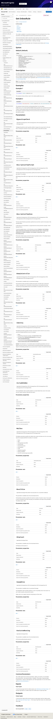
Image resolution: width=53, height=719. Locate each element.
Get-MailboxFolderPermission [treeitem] (8, 152)
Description (19, 27)
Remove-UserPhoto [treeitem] (7, 264)
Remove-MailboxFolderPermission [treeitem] (8, 244)
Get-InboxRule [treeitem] (6, 130)
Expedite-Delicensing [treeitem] (7, 94)
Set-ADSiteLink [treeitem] (5, 374)
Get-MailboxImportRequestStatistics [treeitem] (8, 162)
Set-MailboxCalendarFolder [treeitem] (8, 306)
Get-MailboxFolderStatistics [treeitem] (8, 155)
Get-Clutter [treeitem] (6, 120)
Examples (18, 28)
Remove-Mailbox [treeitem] (6, 238)
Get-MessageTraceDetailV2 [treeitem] (7, 48)
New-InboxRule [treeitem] (6, 212)
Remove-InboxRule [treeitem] (7, 236)
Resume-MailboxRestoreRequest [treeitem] (8, 277)
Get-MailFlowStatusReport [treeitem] (7, 46)
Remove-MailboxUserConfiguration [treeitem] (8, 257)
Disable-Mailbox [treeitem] (6, 77)
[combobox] (7, 16)
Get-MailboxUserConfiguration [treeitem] (8, 185)
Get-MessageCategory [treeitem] (7, 187)
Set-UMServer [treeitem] (5, 376)
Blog (15, 716)
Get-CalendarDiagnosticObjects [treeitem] (8, 113)
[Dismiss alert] (51, 2)
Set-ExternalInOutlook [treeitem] (7, 293)
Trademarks (45, 716)
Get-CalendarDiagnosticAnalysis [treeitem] (8, 106)
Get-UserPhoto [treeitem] (6, 202)
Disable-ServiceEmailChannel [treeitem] (7, 80)
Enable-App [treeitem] (6, 84)
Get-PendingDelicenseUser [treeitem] (8, 190)
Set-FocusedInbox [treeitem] (7, 295)
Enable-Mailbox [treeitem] (6, 87)
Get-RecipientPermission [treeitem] (8, 194)
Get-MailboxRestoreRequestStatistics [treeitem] (8, 175)
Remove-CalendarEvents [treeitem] (8, 234)
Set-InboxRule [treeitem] (6, 297)
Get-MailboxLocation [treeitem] (7, 165)
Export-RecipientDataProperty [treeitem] (8, 100)
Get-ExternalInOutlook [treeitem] (7, 126)
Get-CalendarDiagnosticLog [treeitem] (8, 110)
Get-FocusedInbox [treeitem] (7, 128)
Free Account (48, 11)
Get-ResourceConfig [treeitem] (7, 198)
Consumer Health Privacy (31, 716)
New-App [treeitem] (5, 210)
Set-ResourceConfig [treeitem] (7, 327)
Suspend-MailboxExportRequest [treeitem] (8, 334)
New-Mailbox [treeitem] (6, 214)
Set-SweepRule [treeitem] (6, 329)
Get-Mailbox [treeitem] (6, 132)
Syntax (18, 25)
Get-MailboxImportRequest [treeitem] (8, 158)
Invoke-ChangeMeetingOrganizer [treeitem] (8, 208)
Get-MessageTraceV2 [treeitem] (6, 50)
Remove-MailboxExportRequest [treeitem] (8, 241)
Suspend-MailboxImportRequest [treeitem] (8, 337)
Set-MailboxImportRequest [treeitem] (8, 314)
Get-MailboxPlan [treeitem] (6, 168)
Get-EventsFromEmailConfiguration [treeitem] (8, 123)
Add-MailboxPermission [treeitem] (8, 67)
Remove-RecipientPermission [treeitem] (7, 260)
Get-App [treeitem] (5, 102)
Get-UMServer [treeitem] (5, 53)
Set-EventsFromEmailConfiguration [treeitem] (8, 290)
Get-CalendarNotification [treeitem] (8, 116)
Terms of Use (40, 716)
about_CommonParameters (22, 681)
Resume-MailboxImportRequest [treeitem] (8, 274)
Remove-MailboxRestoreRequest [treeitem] (8, 254)
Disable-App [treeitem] (6, 73)
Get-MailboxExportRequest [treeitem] (8, 142)
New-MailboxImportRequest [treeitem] (8, 222)
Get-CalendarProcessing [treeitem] (8, 118)
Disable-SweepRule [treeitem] (7, 82)
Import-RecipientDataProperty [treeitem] (8, 205)
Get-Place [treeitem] (5, 192)
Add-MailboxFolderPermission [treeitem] (8, 65)
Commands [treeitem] (5, 22)
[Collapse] (13, 14)
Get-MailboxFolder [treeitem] (7, 149)
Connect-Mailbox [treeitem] (7, 71)
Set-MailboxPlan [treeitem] (6, 316)
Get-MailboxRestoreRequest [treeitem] (8, 171)
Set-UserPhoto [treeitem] (6, 331)
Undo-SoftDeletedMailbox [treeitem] (8, 344)
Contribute (19, 716)
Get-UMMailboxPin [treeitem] (6, 52)
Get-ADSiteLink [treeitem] (5, 44)
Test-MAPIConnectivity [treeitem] (7, 342)
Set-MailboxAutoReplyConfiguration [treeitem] (8, 302)
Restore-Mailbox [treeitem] (6, 266)
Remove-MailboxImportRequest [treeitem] (8, 247)
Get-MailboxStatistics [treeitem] (7, 182)
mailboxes (29, 15)
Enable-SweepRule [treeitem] (7, 92)
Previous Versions (10, 716)
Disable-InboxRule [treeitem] (7, 75)
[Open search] (48, 9)
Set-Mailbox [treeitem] (6, 298)
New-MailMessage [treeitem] (7, 227)
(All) (16, 147)
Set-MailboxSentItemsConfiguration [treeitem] (8, 323)
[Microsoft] (2, 9)
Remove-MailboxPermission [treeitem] (7, 250)
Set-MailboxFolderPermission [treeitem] (8, 311)
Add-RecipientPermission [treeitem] (8, 69)
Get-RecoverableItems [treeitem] (7, 196)
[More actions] (50, 15)
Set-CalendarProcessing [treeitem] (8, 285)
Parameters (19, 29)
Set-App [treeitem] (5, 281)
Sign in (50, 8)
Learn (17, 15)
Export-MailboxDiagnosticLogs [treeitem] (8, 97)
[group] (33, 104)
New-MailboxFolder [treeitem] (7, 219)
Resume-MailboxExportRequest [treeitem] (8, 271)
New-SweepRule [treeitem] (6, 231)
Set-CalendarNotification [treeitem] (8, 283)
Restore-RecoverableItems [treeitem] (8, 268)
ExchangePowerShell (22, 15)
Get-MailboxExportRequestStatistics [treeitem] (8, 146)
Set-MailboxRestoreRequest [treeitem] (8, 319)
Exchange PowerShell (22, 21)
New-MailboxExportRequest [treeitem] (8, 217)
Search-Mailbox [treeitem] (6, 279)
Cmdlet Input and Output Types (42, 689)
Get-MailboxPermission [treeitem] (8, 167)
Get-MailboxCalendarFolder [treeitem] (8, 139)
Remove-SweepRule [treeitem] (7, 262)
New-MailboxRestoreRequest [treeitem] (8, 225)
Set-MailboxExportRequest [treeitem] (8, 308)
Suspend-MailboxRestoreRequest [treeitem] (8, 340)
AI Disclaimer (3, 716)
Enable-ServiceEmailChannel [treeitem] (7, 90)
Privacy (24, 716)
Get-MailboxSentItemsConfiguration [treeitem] (8, 179)
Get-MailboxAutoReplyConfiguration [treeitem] (8, 135)
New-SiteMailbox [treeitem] (7, 229)
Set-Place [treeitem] (5, 325)
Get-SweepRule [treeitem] (6, 200)
